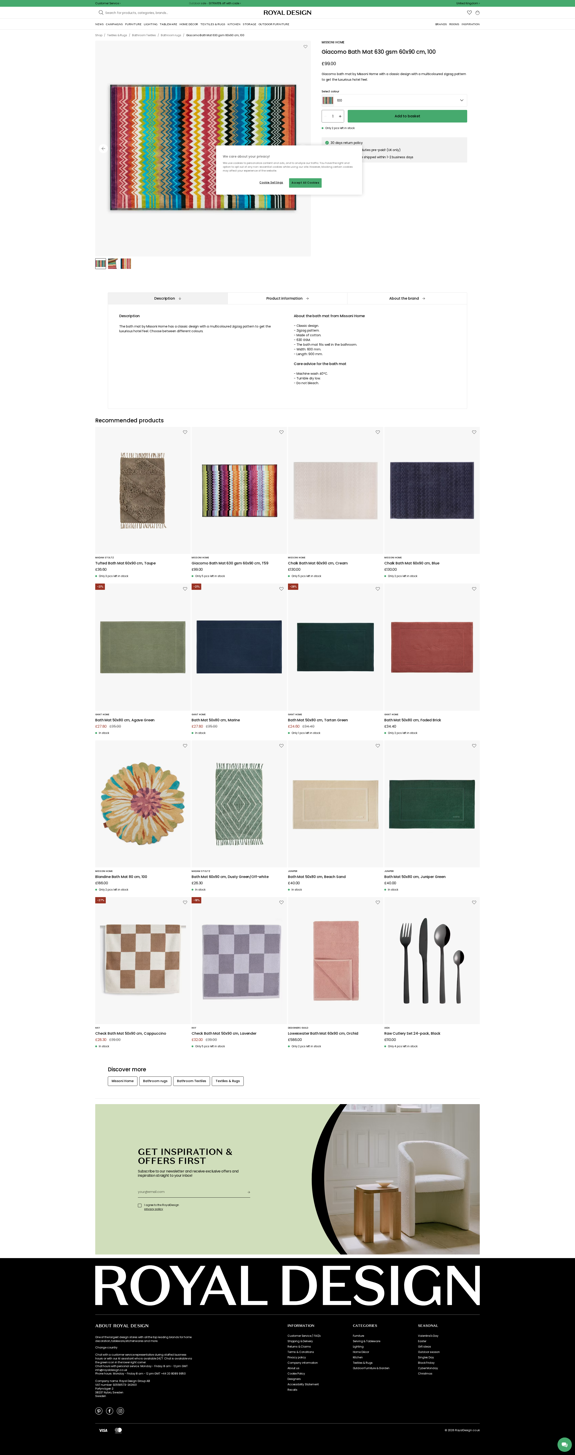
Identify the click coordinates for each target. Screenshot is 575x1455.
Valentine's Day (428, 1336)
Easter (422, 1341)
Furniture (358, 1336)
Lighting (358, 1346)
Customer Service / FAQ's (304, 1336)
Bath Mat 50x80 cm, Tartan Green (318, 720)
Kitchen (358, 1357)
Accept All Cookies (305, 183)
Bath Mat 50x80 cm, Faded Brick (412, 720)
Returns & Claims (299, 1346)
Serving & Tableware (366, 1341)
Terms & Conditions (301, 1352)
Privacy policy (297, 1357)
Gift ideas (424, 1346)
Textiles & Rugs (363, 1362)
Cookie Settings (271, 182)
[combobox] (468, 3)
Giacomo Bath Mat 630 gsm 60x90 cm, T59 (230, 563)
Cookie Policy (296, 1373)
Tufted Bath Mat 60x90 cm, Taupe (125, 563)
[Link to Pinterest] (98, 1410)
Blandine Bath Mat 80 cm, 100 (121, 877)
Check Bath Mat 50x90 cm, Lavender (224, 1034)
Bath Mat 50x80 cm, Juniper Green (415, 877)
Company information (303, 1362)
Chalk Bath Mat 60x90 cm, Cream (318, 563)
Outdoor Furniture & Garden (371, 1368)
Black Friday (426, 1362)
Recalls (292, 1389)
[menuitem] (99, 24)
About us (293, 1368)
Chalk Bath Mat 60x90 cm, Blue (411, 563)
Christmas (425, 1373)
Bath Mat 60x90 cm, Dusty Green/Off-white (230, 877)
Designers (294, 1379)
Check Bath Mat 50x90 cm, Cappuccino (130, 1034)
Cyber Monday (428, 1368)
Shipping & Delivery (300, 1341)
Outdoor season (429, 1352)
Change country (106, 1347)
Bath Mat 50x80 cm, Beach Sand (316, 877)
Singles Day (426, 1357)
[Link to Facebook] (109, 1410)
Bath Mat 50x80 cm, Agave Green (125, 720)
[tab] (168, 298)
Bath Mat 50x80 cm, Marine (216, 720)
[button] (468, 3)
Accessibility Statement (303, 1384)
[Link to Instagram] (120, 1410)
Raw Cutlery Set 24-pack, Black (412, 1034)
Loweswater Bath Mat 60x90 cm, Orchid (323, 1034)
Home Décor (361, 1352)
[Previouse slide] (103, 148)
